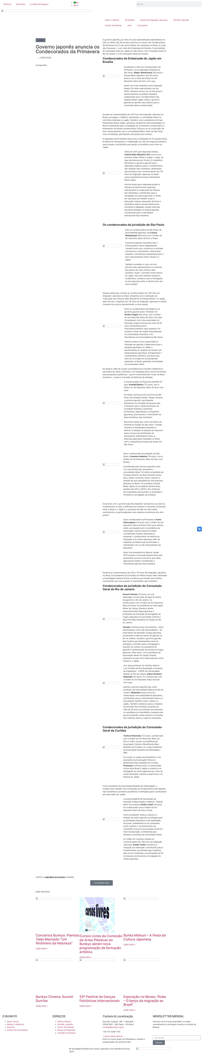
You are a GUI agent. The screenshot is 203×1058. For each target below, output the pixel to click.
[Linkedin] (38, 1050)
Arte (129, 25)
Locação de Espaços (39, 4)
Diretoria (7, 4)
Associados (142, 25)
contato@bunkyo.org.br (113, 1027)
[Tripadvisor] (25, 1050)
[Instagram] (18, 1050)
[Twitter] (12, 1050)
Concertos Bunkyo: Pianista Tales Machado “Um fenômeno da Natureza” (57, 939)
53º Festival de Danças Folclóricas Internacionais (100, 999)
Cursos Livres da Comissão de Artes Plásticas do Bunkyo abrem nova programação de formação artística (101, 944)
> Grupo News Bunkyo (113, 1036)
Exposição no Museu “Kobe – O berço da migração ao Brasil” (144, 1001)
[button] (40, 40)
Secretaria (20, 4)
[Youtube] (31, 1050)
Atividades (129, 20)
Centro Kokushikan (113, 25)
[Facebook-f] (5, 1050)
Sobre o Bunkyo (112, 20)
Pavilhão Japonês (181, 20)
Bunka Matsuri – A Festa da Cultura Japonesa (144, 937)
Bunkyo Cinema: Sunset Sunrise (54, 999)
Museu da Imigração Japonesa (153, 20)
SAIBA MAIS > (42, 948)
